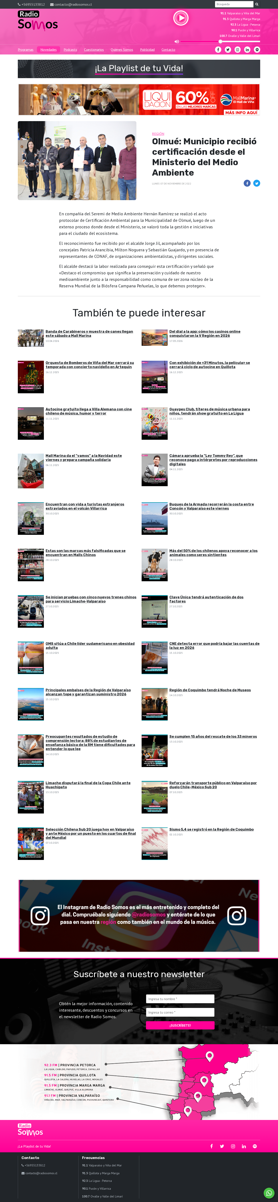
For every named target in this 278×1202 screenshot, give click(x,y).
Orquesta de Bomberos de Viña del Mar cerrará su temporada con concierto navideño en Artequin (90, 365)
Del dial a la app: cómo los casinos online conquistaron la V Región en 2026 (204, 333)
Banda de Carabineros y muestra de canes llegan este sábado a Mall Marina (89, 333)
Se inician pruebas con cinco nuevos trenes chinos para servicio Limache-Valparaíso (91, 599)
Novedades (48, 49)
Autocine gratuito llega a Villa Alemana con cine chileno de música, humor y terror (89, 411)
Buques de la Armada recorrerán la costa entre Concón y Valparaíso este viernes (211, 506)
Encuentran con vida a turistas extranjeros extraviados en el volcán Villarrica (85, 506)
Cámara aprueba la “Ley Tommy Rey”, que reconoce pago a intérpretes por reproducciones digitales (213, 460)
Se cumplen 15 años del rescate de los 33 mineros (213, 736)
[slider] (220, 41)
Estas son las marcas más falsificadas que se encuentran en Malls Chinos (86, 553)
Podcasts (70, 49)
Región (158, 134)
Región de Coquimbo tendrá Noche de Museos (210, 690)
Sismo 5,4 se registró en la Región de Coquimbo (211, 829)
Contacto (168, 49)
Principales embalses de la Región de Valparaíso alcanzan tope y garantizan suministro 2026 (88, 692)
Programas (25, 49)
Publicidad (147, 49)
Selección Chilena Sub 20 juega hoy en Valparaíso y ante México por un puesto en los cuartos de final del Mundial (91, 833)
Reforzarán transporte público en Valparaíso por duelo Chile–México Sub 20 (213, 785)
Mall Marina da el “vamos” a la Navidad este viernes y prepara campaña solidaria (84, 458)
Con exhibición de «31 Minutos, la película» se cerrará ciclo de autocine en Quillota (209, 365)
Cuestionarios (94, 49)
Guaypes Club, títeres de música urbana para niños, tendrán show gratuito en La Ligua (209, 411)
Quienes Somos (122, 49)
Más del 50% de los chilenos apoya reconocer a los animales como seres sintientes (213, 553)
